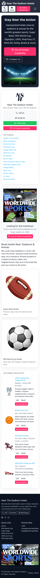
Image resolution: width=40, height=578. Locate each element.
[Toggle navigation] (35, 9)
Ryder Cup (7, 170)
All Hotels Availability (21, 128)
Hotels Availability (23, 9)
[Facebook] (2, 517)
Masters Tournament (11, 138)
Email (12, 10)
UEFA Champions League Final (22, 379)
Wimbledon (7, 156)
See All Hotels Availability (21, 51)
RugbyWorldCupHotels (29, 531)
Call (4, 10)
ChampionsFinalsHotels (30, 528)
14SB (23, 526)
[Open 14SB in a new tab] (20, 554)
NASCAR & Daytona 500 (12, 164)
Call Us (21, 113)
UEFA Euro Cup (8, 153)
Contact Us (14, 59)
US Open (6, 176)
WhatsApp (21, 123)
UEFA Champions (9, 141)
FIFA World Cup (9, 147)
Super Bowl (5, 531)
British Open (8, 159)
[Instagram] (8, 517)
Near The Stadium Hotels (20, 3)
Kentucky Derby (9, 179)
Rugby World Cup (9, 150)
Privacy (30, 573)
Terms (36, 573)
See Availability (21, 404)
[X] (5, 517)
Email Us (21, 118)
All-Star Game (8, 173)
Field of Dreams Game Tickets (14, 162)
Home (3, 526)
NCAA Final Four (9, 144)
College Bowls (8, 167)
